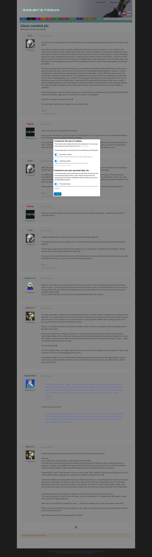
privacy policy (84, 146)
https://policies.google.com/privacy (63, 165)
